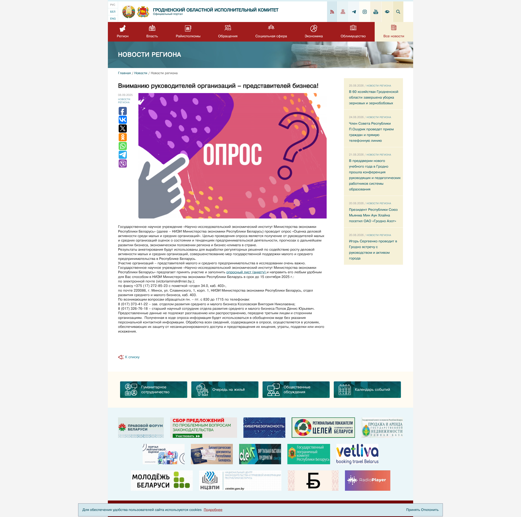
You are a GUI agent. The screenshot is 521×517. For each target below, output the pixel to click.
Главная (124, 73)
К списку (132, 357)
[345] (164, 454)
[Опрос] (203, 427)
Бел (112, 11)
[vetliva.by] (357, 454)
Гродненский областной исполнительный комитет (215, 10)
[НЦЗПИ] (240, 480)
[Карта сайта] (343, 11)
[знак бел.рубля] (313, 480)
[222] (212, 454)
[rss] (332, 11)
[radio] (367, 480)
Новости (140, 73)
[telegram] (354, 11)
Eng (113, 18)
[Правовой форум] (141, 427)
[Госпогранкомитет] (308, 454)
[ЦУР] (323, 427)
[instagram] (364, 11)
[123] (382, 427)
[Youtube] (376, 11)
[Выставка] (260, 454)
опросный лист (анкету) (246, 272)
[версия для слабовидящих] (387, 11)
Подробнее (213, 510)
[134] (264, 427)
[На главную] (128, 11)
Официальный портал (168, 13)
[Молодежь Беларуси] (162, 480)
